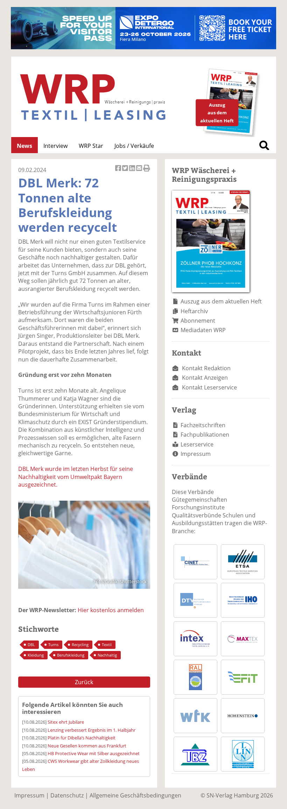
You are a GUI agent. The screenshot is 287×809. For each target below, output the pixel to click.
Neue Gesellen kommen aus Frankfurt (87, 746)
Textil (107, 644)
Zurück (84, 682)
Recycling (80, 644)
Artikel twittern (125, 172)
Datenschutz (67, 795)
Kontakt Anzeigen (205, 377)
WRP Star (91, 146)
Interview (55, 146)
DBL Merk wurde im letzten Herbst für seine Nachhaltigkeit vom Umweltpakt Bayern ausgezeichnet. (75, 476)
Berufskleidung (70, 655)
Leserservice (197, 444)
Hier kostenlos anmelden (111, 610)
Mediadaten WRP (203, 330)
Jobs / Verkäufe (134, 146)
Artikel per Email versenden (139, 172)
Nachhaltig (107, 655)
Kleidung (36, 655)
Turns (53, 644)
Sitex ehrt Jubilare (66, 722)
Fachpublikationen (205, 434)
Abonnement (198, 320)
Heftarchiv (194, 311)
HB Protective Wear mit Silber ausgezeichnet (94, 753)
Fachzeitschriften (203, 425)
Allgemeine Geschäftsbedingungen (135, 795)
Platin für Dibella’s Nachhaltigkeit (81, 738)
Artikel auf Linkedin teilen (132, 172)
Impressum (196, 454)
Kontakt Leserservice (209, 387)
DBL (31, 644)
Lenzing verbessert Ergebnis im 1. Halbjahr (91, 730)
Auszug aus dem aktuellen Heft (221, 301)
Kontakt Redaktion (206, 368)
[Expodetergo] (143, 47)
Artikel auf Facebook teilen (118, 172)
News (24, 146)
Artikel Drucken (146, 172)
